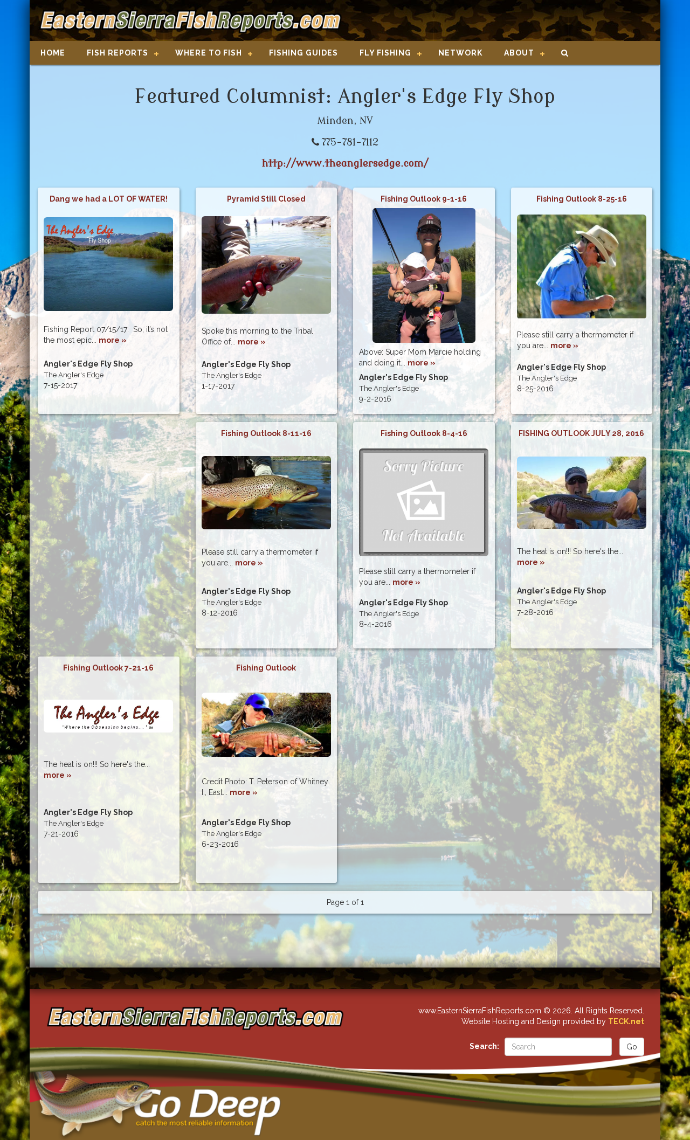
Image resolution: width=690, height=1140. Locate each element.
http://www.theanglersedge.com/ (345, 163)
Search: (484, 1046)
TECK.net (626, 1021)
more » (113, 340)
